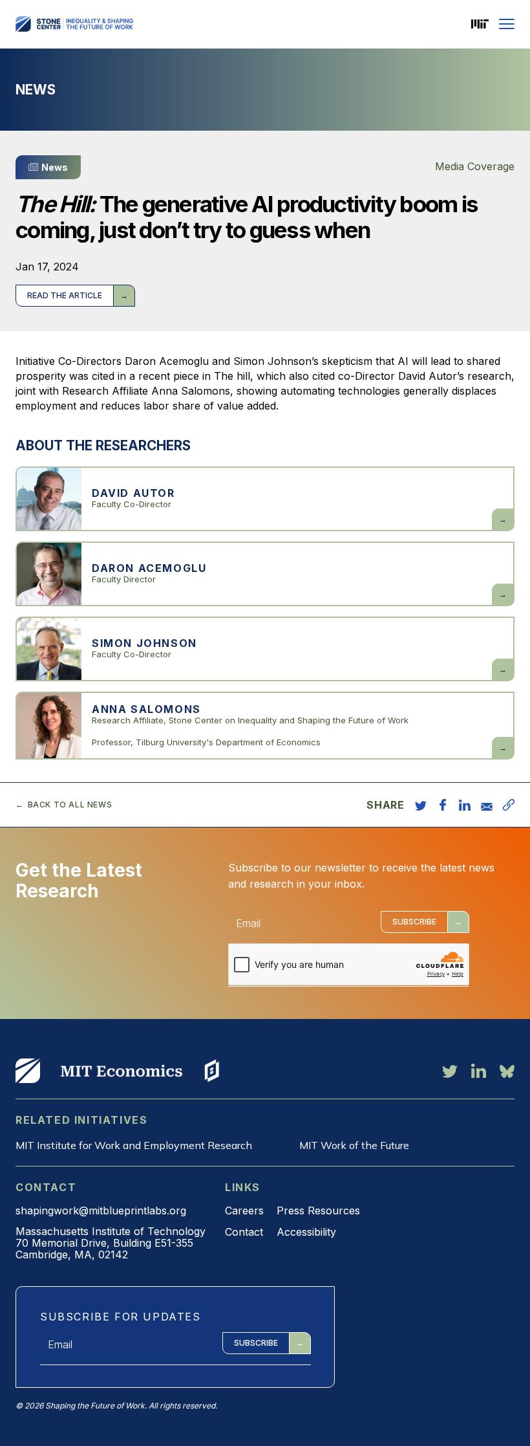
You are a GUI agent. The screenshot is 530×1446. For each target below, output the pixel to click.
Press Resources (318, 1210)
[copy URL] (508, 805)
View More (28, 1070)
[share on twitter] (421, 805)
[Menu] (506, 24)
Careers (244, 1210)
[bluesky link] (507, 1071)
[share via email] (487, 805)
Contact (244, 1232)
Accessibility (306, 1232)
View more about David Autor (265, 499)
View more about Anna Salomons (265, 725)
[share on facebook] (443, 805)
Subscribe (414, 921)
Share (385, 805)
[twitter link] (450, 1071)
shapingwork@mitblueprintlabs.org (101, 1210)
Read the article (64, 295)
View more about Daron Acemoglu (265, 574)
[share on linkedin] (465, 805)
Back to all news (70, 804)
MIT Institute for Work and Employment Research (134, 1145)
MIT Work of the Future (354, 1145)
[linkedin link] (478, 1071)
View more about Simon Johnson (265, 649)
